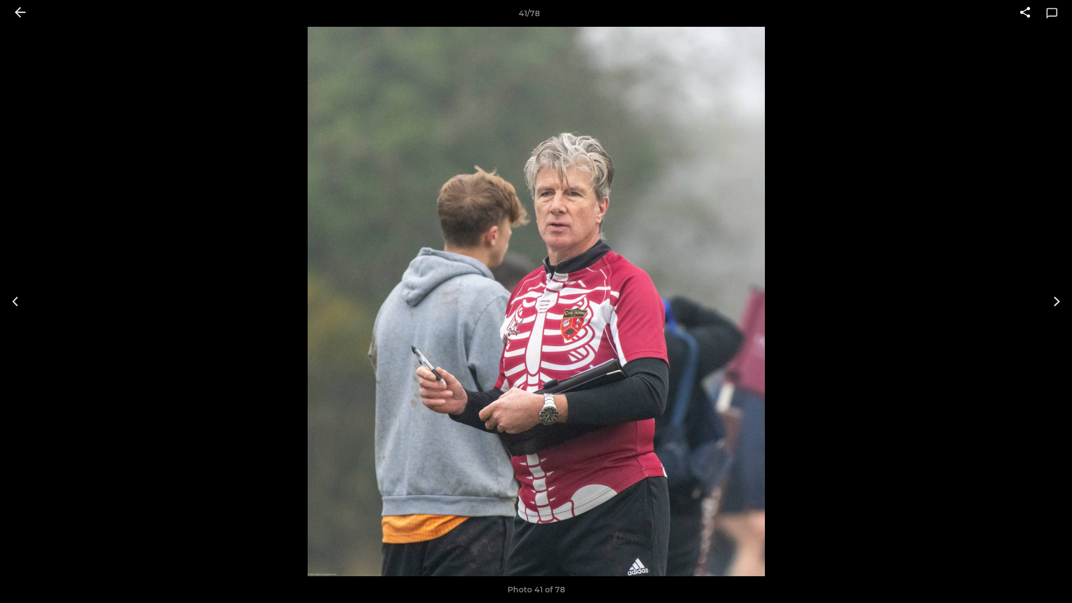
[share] (1025, 13)
